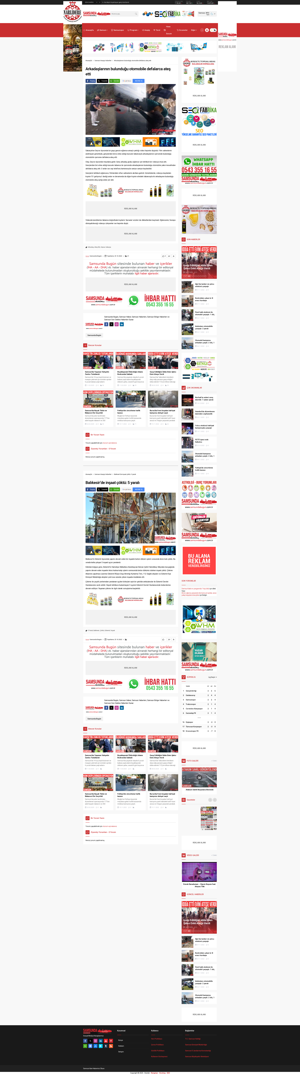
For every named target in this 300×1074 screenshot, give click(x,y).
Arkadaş (91, 247)
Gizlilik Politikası (157, 1051)
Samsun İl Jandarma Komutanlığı (198, 1051)
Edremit (107, 630)
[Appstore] (96, 1046)
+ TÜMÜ (214, 761)
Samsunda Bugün (96, 256)
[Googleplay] (101, 1046)
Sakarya (108, 247)
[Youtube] (106, 1041)
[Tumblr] (106, 1046)
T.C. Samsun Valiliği (193, 1039)
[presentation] (184, 262)
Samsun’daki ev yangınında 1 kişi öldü (195, 589)
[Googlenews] (90, 1046)
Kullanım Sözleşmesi (159, 1056)
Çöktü (102, 630)
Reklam (121, 1046)
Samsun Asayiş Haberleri (103, 60)
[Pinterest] (111, 1041)
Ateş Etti (97, 247)
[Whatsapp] (85, 1046)
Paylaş (92, 81)
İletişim (121, 1052)
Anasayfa (89, 60)
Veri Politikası (156, 1039)
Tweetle (104, 81)
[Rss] (111, 1046)
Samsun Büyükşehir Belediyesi (197, 1056)
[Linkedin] (101, 1041)
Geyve (103, 247)
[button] (184, 276)
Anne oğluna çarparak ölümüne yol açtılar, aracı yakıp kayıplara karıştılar (199, 594)
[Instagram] (96, 1041)
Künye (120, 1040)
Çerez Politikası (157, 1045)
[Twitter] (90, 1041)
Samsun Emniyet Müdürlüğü (196, 1045)
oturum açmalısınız (110, 443)
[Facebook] (85, 1041)
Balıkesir (96, 630)
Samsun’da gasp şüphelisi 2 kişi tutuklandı (118, 2)
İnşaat (113, 630)
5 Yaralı (90, 630)
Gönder (116, 81)
